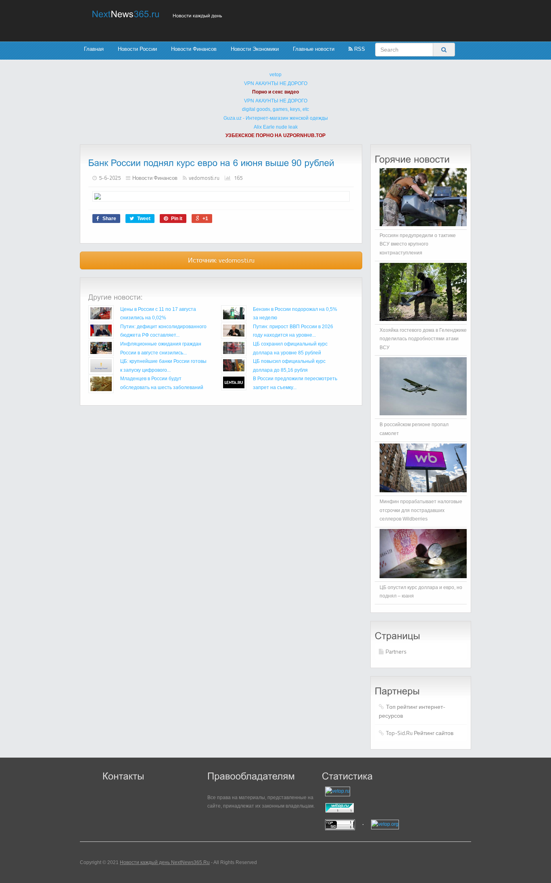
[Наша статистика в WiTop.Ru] (372, 808)
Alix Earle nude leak (276, 127)
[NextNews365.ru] (126, 14)
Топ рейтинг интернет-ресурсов (412, 711)
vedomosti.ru (204, 178)
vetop (275, 74)
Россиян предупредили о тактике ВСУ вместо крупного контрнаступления (418, 244)
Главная (94, 49)
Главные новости (313, 49)
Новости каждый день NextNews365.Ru (165, 862)
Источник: (221, 260)
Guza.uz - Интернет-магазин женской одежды (275, 118)
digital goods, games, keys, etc (275, 109)
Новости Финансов (194, 49)
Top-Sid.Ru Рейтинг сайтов (419, 733)
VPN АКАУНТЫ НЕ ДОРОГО (275, 83)
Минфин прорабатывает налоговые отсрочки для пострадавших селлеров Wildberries (421, 510)
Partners (396, 651)
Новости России (137, 49)
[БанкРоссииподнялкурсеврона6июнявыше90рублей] (211, 163)
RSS (359, 49)
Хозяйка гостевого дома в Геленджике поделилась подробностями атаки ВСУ (423, 338)
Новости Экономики (255, 49)
